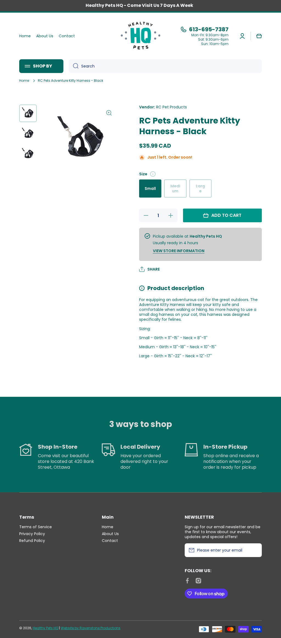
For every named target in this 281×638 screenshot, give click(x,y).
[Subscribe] (255, 550)
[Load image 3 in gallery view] (28, 154)
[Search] (73, 66)
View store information (178, 250)
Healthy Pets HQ (45, 628)
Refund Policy (32, 540)
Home (24, 80)
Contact (110, 540)
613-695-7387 (209, 29)
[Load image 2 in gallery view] (28, 133)
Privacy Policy (32, 533)
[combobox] (165, 66)
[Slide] (153, 174)
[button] (259, 36)
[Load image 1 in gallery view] (28, 113)
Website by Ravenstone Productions (90, 628)
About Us (110, 533)
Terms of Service (35, 526)
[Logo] (140, 35)
